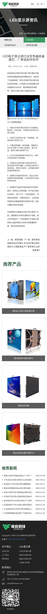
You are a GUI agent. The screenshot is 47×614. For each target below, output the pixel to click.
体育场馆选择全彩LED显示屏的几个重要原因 (15, 243)
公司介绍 (5, 551)
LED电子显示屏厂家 (18, 119)
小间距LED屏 (24, 563)
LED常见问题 (31, 45)
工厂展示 (5, 555)
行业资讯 (41, 33)
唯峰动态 (8, 40)
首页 (21, 33)
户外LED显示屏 (25, 551)
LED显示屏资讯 (30, 33)
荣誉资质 (5, 559)
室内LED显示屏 (25, 555)
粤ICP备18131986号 (17, 539)
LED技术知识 (10, 45)
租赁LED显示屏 (25, 559)
